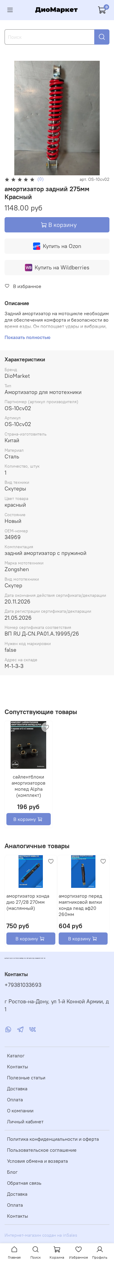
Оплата (15, 1099)
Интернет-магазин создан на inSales (41, 1235)
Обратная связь (24, 1183)
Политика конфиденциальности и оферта (53, 1139)
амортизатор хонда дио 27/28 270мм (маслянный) (27, 901)
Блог (12, 1172)
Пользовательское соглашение (42, 1150)
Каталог (16, 1055)
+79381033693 (23, 985)
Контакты (17, 1066)
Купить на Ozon (62, 246)
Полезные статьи (26, 1077)
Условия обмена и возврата (37, 1161)
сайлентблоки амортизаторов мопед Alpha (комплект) (28, 786)
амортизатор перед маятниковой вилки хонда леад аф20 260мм (80, 904)
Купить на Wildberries (62, 267)
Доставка (17, 1088)
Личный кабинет (25, 1121)
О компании (20, 1110)
